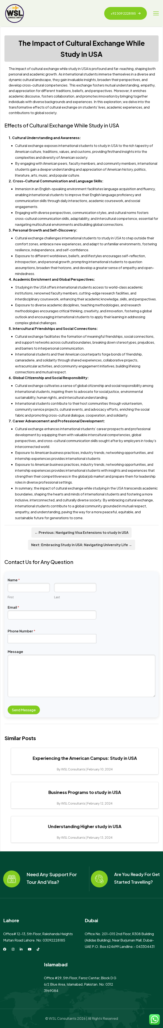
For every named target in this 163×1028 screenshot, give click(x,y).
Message (15, 652)
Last (57, 597)
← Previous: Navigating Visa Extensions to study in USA (81, 532)
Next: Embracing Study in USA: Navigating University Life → (81, 545)
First (11, 597)
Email (13, 607)
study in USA (78, 68)
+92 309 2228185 (123, 13)
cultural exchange (63, 107)
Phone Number (21, 631)
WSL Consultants (62, 1018)
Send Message (24, 710)
